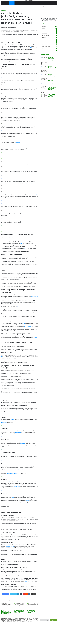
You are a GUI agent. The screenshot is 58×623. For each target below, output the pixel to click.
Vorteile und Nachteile (46, 46)
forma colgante (18, 403)
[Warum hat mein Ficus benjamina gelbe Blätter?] (44, 96)
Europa (19, 562)
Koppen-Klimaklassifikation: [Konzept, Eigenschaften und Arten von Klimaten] (6, 612)
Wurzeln (27, 500)
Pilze (42, 48)
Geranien (3, 505)
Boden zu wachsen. (26, 55)
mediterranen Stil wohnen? (31, 183)
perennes (12, 419)
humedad (35, 337)
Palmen (43, 44)
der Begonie (7, 481)
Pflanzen (30, 2)
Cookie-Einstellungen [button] (45, 620)
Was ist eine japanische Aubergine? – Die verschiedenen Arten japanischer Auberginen (52, 77)
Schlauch (25, 118)
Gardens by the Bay (10, 546)
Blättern (19, 466)
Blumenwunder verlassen (12, 473)
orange (12, 497)
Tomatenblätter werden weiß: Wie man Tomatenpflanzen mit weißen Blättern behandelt (52, 86)
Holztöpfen (17, 107)
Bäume (20, 2)
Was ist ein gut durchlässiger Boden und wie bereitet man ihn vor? (52, 68)
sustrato (23, 323)
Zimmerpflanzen (25, 2)
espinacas (18, 142)
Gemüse (16, 2)
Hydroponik (32, 47)
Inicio (2, 6)
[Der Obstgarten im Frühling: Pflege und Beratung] (32, 606)
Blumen (47, 2)
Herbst (20, 505)
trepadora (25, 454)
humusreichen (17, 486)
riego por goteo (27, 326)
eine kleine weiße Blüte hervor (24, 469)
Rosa (37, 445)
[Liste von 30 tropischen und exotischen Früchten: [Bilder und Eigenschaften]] (44, 61)
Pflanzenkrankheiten (36, 2)
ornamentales (4, 422)
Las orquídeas (18, 432)
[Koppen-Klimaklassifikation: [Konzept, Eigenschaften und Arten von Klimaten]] (6, 606)
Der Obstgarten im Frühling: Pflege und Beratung (31, 611)
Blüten (10, 496)
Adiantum (3, 409)
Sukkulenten (42, 2)
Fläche (26, 581)
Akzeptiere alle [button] (53, 620)
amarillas (26, 421)
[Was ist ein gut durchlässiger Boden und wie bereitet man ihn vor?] (44, 69)
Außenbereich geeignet (25, 481)
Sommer (21, 241)
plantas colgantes (34, 296)
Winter (21, 243)
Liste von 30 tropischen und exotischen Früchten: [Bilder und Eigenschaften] (52, 60)
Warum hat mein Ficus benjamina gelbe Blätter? (51, 95)
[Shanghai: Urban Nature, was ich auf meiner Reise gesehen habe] (19, 606)
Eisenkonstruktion (34, 194)
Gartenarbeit (12, 2)
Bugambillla (22, 443)
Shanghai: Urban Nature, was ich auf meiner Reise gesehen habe (19, 611)
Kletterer (43, 42)
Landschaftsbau (45, 50)
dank (25, 248)
